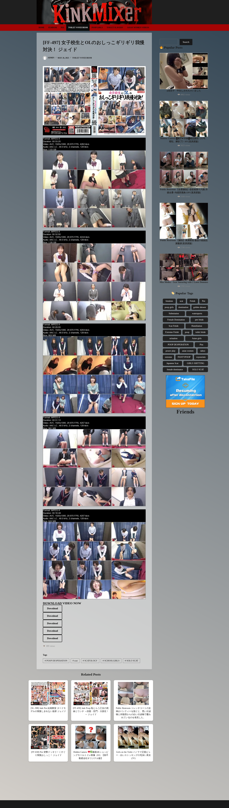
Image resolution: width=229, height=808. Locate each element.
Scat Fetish (173, 326)
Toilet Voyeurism (78, 27)
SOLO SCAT (131, 661)
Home (41, 27)
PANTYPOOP (184, 357)
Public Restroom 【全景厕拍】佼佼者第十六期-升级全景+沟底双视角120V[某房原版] (184, 191)
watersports (197, 313)
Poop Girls (97, 27)
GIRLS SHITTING (195, 363)
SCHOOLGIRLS (111, 661)
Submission (174, 313)
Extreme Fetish (172, 332)
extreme (168, 357)
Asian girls (196, 338)
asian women (187, 351)
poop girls (169, 307)
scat (75, 661)
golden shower (199, 307)
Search (186, 42)
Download (52, 608)
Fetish (192, 301)
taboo (202, 351)
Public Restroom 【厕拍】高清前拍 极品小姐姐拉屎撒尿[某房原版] (184, 242)
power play (170, 351)
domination (183, 307)
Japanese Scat (172, 363)
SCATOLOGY (90, 661)
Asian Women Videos (138, 27)
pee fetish (199, 320)
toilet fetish (200, 332)
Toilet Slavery (115, 27)
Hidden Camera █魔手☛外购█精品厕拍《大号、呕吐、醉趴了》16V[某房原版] (183, 140)
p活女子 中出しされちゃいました (184, 90)
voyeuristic (201, 357)
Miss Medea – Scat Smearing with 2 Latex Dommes (184, 282)
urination (173, 338)
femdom (169, 301)
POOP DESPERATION (56, 661)
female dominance (175, 369)
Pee (62, 27)
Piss (201, 344)
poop (187, 332)
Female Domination (176, 320)
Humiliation (196, 326)
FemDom (52, 27)
